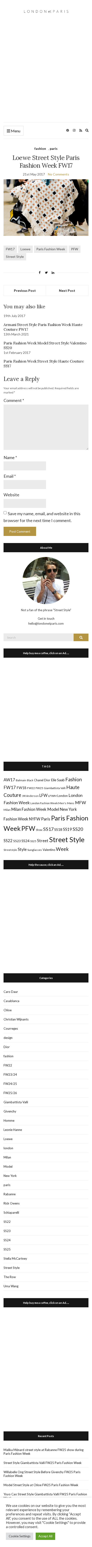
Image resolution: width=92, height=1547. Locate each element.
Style (22, 849)
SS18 (58, 829)
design (8, 1038)
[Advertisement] (46, 74)
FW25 (39, 788)
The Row (10, 1277)
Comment (14, 400)
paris (54, 148)
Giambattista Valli (55, 788)
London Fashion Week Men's (48, 803)
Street (42, 840)
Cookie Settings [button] (19, 1536)
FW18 (21, 788)
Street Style (15, 257)
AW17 (9, 779)
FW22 (31, 788)
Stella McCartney (15, 1258)
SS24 (25, 840)
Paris (45, 818)
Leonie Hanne (13, 1130)
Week (62, 849)
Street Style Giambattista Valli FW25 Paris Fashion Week (43, 1463)
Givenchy (10, 1111)
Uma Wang (11, 1286)
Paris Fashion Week (50, 249)
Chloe (8, 1010)
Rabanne (10, 1194)
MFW (80, 802)
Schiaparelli (11, 1212)
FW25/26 (10, 1093)
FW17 (10, 249)
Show (39, 829)
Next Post (67, 290)
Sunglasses (34, 850)
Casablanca (11, 1001)
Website (11, 494)
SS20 (78, 829)
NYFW (34, 819)
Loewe (25, 249)
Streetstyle (10, 849)
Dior (47, 780)
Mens (70, 803)
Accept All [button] (45, 1536)
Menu (15, 131)
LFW (43, 795)
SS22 (8, 840)
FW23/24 (10, 1074)
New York (10, 1176)
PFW (74, 249)
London (62, 796)
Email (10, 476)
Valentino (49, 850)
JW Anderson (30, 795)
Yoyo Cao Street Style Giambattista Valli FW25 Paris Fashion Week (45, 1496)
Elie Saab (58, 780)
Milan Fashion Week (28, 809)
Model (53, 809)
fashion (40, 148)
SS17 (48, 829)
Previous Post (25, 290)
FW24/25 (10, 1084)
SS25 (33, 841)
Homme (9, 1120)
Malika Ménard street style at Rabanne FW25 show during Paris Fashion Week (44, 1451)
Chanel (38, 780)
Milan (7, 809)
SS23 (17, 841)
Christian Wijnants (16, 1019)
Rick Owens (12, 1203)
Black (30, 780)
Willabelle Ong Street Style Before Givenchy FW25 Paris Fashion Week (42, 1474)
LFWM (52, 796)
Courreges (11, 1028)
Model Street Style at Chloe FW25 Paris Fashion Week (41, 1485)
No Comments (58, 174)
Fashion (73, 779)
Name (10, 457)
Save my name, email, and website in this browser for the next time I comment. (42, 517)
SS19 (67, 829)
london (8, 1148)
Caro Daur (11, 992)
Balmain (21, 780)
